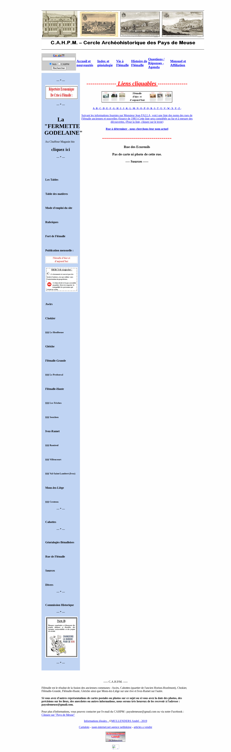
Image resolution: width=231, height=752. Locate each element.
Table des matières (56, 193)
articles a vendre (143, 727)
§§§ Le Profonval (54, 374)
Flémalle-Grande (55, 360)
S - (155, 108)
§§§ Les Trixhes (53, 403)
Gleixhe (50, 346)
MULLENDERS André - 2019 (129, 720)
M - (135, 108)
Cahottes (50, 521)
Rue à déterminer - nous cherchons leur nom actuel (137, 128)
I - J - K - (125, 108)
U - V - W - (165, 108)
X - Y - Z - (176, 108)
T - (158, 108)
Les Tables (51, 179)
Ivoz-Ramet (52, 431)
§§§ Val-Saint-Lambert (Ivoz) (60, 473)
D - (104, 108)
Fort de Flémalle (55, 236)
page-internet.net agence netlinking (111, 727)
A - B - (96, 108)
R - (152, 108)
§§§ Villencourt (53, 459)
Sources (50, 570)
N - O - (140, 108)
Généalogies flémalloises (59, 542)
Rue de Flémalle (55, 556)
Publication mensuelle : (59, 250)
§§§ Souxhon (51, 417)
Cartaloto (84, 727)
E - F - (109, 108)
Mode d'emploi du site (58, 207)
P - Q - (147, 108)
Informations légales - (96, 720)
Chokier (50, 318)
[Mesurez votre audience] (115, 748)
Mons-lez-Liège (54, 487)
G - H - (116, 108)
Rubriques (51, 222)
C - (101, 108)
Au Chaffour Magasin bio (60, 129)
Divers (49, 584)
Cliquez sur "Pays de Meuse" (58, 714)
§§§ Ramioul (51, 445)
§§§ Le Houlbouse (54, 332)
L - (131, 108)
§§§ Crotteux (52, 501)
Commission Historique (59, 604)
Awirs (49, 304)
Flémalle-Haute (54, 388)
